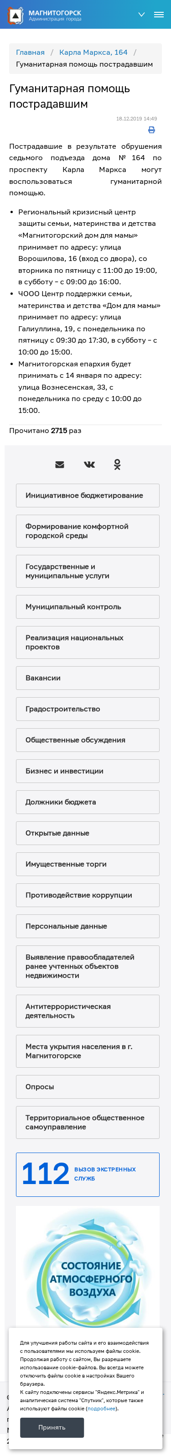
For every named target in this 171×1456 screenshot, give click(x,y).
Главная (30, 52)
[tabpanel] (88, 1278)
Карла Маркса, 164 (93, 52)
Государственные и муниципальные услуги (67, 571)
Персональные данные (66, 926)
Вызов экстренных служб (104, 1174)
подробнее (101, 1408)
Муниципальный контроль (73, 606)
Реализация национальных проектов (75, 642)
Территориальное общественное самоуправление (85, 1122)
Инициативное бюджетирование (84, 495)
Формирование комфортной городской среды (77, 531)
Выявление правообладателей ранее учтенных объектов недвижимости (80, 966)
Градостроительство (63, 709)
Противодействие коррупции (79, 895)
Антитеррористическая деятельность (68, 1011)
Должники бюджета (61, 802)
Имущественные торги (66, 864)
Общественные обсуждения (75, 740)
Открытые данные (57, 833)
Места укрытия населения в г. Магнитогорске (79, 1051)
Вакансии (43, 678)
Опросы (40, 1086)
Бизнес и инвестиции (65, 771)
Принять (52, 1427)
